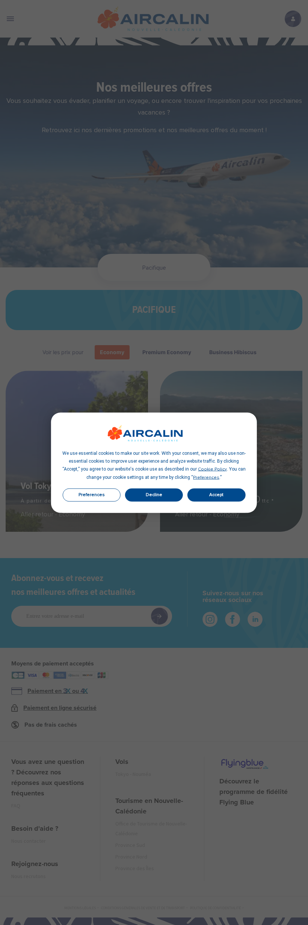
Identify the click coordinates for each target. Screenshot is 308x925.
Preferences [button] (206, 477)
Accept (216, 495)
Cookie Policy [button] (212, 469)
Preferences (92, 495)
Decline (154, 495)
